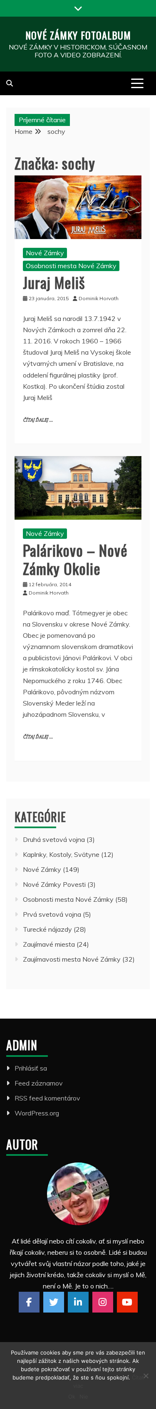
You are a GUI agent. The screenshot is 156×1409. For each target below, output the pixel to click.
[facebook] (29, 1302)
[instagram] (102, 1302)
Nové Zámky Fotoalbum (78, 34)
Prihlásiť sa (31, 1068)
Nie (83, 1396)
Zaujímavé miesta (49, 944)
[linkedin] (78, 1302)
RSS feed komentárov (47, 1098)
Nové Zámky (45, 253)
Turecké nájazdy (47, 929)
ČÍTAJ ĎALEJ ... (38, 420)
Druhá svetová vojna (54, 839)
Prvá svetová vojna (52, 914)
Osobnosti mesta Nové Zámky (71, 266)
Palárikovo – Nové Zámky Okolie (75, 559)
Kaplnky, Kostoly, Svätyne (61, 854)
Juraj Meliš (54, 282)
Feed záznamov (39, 1083)
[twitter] (53, 1302)
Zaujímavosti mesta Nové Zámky (72, 959)
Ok (71, 1396)
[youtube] (127, 1302)
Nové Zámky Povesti (54, 884)
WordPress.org (37, 1113)
